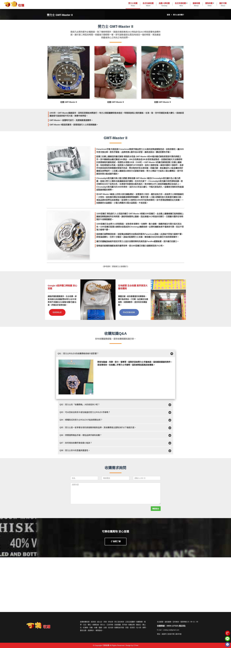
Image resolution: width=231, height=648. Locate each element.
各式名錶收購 (148, 4)
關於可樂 (223, 4)
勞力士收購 (132, 4)
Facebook (129, 312)
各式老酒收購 (180, 4)
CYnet (136, 645)
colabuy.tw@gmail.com (171, 630)
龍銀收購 (196, 4)
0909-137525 (172, 626)
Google (57, 312)
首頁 (168, 15)
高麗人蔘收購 (164, 4)
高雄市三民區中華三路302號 (171, 634)
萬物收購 (208, 4)
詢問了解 (116, 541)
